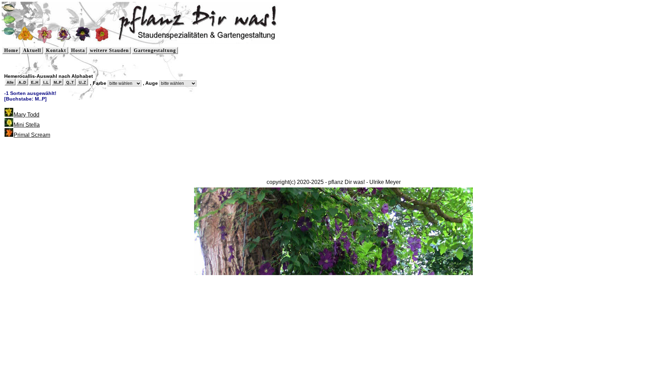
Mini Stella (27, 125)
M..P (57, 82)
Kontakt (56, 50)
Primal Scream (32, 135)
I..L (46, 82)
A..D (22, 82)
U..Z (82, 82)
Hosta (78, 50)
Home (11, 50)
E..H (34, 82)
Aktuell (32, 50)
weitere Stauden (109, 50)
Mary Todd (26, 115)
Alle (10, 82)
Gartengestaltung (155, 50)
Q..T (70, 82)
